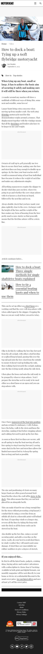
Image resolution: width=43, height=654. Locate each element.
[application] (21, 29)
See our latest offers (25, 579)
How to (8, 75)
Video (11, 44)
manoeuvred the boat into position (26, 422)
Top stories (17, 75)
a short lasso (29, 306)
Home (4, 44)
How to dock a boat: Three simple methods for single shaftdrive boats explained (21, 273)
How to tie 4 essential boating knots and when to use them (20, 290)
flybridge (5, 114)
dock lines (15, 123)
